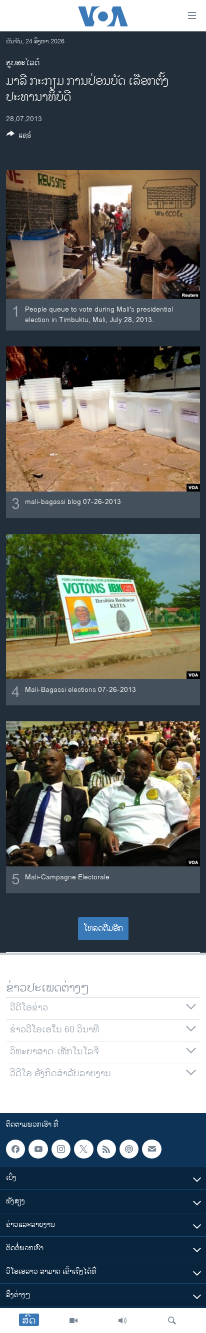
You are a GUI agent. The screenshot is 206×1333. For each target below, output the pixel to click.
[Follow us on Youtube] (38, 1149)
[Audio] (123, 1320)
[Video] (73, 1320)
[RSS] (106, 1149)
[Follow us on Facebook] (15, 1149)
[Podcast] (129, 1149)
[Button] (19, 137)
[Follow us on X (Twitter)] (83, 1149)
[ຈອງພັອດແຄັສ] (151, 1149)
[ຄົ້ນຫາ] (172, 1320)
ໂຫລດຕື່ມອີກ (103, 928)
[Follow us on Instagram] (61, 1149)
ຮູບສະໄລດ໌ (23, 63)
